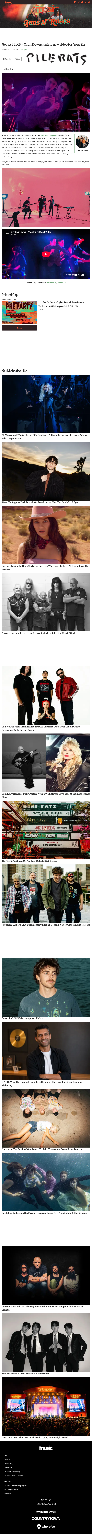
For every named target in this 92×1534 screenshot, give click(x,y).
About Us (7, 1459)
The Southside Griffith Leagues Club (52, 306)
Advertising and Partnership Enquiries (15, 1486)
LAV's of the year (48, 135)
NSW (76, 306)
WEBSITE (62, 282)
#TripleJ (40, 309)
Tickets (19, 328)
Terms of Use (8, 1467)
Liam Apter (23, 49)
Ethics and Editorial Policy (12, 1471)
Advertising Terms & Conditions (13, 1475)
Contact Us (7, 1494)
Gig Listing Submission (11, 1490)
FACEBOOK (51, 282)
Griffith (70, 306)
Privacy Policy (8, 1463)
